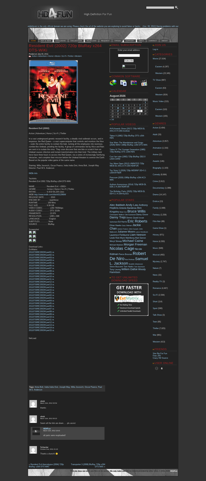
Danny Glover (142, 214)
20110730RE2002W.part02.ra (41, 255)
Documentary (158, 188)
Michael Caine (132, 241)
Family (156, 208)
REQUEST (105, 41)
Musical (156, 255)
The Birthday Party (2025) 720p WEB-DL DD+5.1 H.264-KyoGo (127, 192)
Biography (157, 168)
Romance (157, 288)
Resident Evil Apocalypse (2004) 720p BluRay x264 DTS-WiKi (46, 465)
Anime (155, 154)
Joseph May (64, 387)
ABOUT (165, 41)
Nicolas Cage (122, 248)
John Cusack (133, 229)
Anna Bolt (39, 387)
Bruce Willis (136, 211)
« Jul (112, 119)
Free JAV (157, 356)
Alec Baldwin (117, 204)
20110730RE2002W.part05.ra (41, 263)
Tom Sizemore (139, 267)
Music (155, 248)
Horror (51, 56)
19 (129, 111)
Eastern (158, 66)
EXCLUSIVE (61, 41)
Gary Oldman (127, 225)
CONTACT (153, 41)
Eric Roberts (137, 221)
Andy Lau (132, 204)
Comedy (156, 174)
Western (78, 56)
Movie (57, 56)
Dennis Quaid (132, 218)
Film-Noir (157, 221)
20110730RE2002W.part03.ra (41, 257)
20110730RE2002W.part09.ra (41, 274)
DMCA (141, 41)
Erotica (156, 201)
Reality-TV (157, 281)
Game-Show (158, 228)
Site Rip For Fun (160, 353)
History (156, 235)
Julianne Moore (126, 231)
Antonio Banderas (128, 208)
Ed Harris (122, 221)
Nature (155, 268)
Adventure (42, 56)
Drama (155, 194)
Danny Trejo (118, 217)
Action (34, 56)
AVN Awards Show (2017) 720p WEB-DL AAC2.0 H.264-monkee (127, 129)
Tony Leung (115, 269)
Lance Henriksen (141, 232)
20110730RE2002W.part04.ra (41, 260)
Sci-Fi (64, 56)
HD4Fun (47, 429)
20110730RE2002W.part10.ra (41, 276)
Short (155, 301)
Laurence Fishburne (119, 235)
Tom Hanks (129, 266)
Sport (155, 308)
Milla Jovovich (77, 387)
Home (33, 41)
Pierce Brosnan (125, 254)
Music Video (158, 101)
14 (140, 108)
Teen (155, 322)
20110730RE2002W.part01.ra (41, 252)
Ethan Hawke (115, 225)
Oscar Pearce (91, 387)
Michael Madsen (116, 245)
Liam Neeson (138, 234)
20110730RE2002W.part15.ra (41, 290)
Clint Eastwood (130, 215)
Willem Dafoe (129, 269)
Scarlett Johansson (136, 264)
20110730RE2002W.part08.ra (41, 271)
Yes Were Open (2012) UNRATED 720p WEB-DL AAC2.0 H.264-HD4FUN (127, 164)
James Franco (122, 229)
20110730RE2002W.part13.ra (41, 284)
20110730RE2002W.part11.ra (41, 279)
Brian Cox (123, 212)
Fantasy (156, 215)
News (155, 275)
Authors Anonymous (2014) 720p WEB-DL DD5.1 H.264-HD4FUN (128, 185)
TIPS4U (117, 41)
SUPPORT (130, 41)
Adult (155, 134)
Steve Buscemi (116, 267)
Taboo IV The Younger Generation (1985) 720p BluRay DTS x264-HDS (127, 150)
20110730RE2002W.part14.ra (41, 287)
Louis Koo (114, 237)
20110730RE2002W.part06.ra (41, 265)
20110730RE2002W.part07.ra (41, 268)
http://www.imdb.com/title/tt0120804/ (50, 194)
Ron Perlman (130, 259)
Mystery (156, 261)
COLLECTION (76, 41)
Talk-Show (157, 315)
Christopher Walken (117, 215)
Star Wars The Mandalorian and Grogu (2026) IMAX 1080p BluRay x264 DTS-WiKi (128, 143)
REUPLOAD (91, 41)
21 (140, 111)
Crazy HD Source (160, 358)
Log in (155, 49)
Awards (156, 161)
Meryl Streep (116, 241)
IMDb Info (33, 173)
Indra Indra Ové (51, 387)
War (154, 335)
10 (118, 108)
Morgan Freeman (135, 244)
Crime (155, 181)
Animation (157, 148)
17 (118, 111)
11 (123, 108)
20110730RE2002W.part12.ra (41, 282)
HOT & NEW (46, 41)
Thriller (70, 56)
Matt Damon (140, 238)
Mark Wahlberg (127, 238)
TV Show (157, 80)
